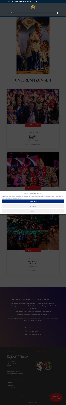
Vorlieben (33, 211)
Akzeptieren (33, 201)
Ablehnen (33, 206)
